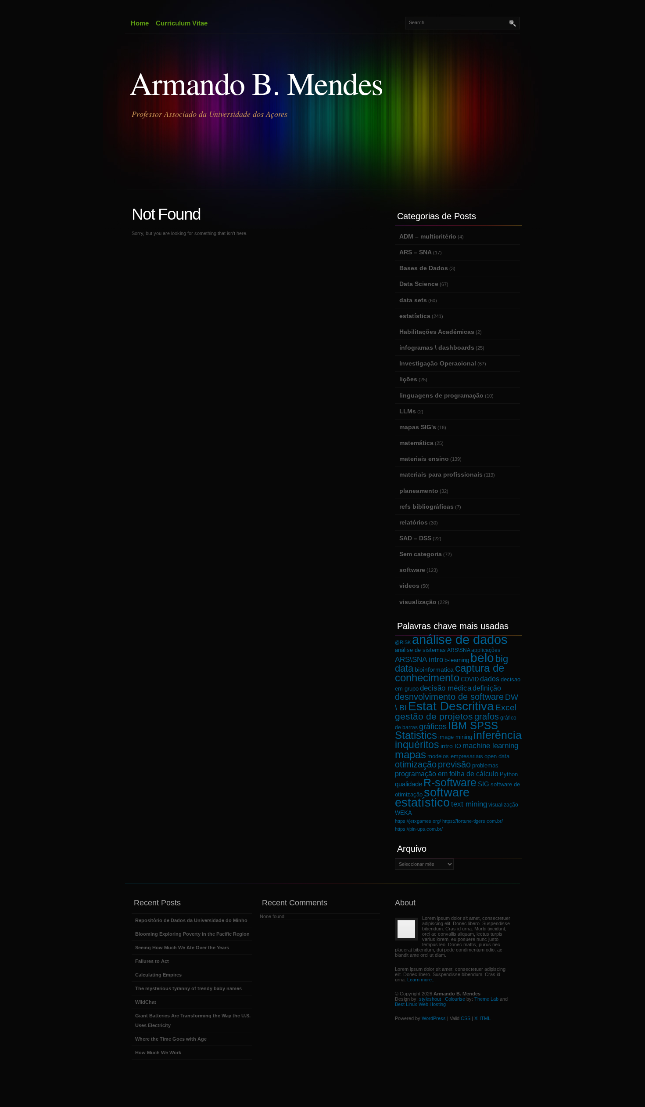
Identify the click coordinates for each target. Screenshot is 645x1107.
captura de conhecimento (449, 673)
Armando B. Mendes (256, 83)
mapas (410, 754)
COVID (470, 679)
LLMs (407, 411)
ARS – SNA (415, 252)
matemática (416, 442)
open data (496, 756)
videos (409, 585)
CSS (465, 1018)
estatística (414, 315)
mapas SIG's (417, 426)
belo (482, 658)
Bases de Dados (423, 267)
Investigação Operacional (437, 363)
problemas (485, 765)
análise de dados (460, 639)
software (412, 569)
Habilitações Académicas (436, 331)
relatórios (413, 522)
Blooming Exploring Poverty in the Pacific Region (192, 934)
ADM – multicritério (427, 236)
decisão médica (445, 688)
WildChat (145, 1002)
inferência (497, 735)
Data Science (418, 283)
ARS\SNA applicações (473, 650)
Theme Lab (486, 999)
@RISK (403, 642)
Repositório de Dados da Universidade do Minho (191, 920)
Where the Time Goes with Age (171, 1039)
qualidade (408, 784)
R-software (450, 782)
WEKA (403, 813)
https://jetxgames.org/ (418, 821)
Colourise (455, 999)
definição (487, 688)
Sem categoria (420, 553)
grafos (486, 716)
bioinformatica (434, 669)
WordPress (434, 1018)
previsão (454, 764)
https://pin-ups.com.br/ (419, 829)
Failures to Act (152, 961)
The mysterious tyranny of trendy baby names (188, 988)
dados (489, 679)
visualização (418, 601)
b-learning (456, 660)
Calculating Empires (158, 974)
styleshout (430, 999)
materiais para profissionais (441, 474)
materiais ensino (424, 458)
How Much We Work (158, 1052)
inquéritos (417, 744)
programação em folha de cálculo (446, 774)
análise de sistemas (420, 650)
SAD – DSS (415, 538)
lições (408, 379)
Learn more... (421, 979)
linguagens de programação (441, 395)
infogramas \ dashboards (436, 347)
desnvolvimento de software (449, 697)
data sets (413, 300)
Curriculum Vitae (182, 23)
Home (140, 23)
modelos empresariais (455, 756)
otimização (416, 764)
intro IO (451, 745)
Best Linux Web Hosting (420, 1004)
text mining (469, 804)
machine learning (490, 746)
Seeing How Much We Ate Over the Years (182, 947)
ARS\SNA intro (419, 659)
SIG (483, 784)
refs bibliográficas (426, 506)
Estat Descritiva (451, 706)
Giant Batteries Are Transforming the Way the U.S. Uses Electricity (193, 1020)
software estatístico (432, 797)
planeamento (418, 490)
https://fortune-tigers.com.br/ (472, 821)
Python (509, 774)
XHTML (482, 1018)
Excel (505, 707)
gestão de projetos (434, 716)
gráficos (433, 726)
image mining (455, 737)
